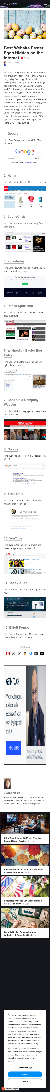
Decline (25, 1081)
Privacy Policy (32, 1043)
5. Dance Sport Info (18, 305)
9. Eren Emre (14, 493)
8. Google (11, 449)
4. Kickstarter (14, 261)
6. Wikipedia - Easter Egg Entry (23, 353)
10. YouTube (13, 538)
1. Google (11, 133)
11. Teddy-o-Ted (16, 582)
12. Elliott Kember (17, 627)
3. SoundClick (14, 216)
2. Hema (10, 175)
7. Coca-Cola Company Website (21, 402)
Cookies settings (25, 1067)
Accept (25, 1074)
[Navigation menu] (45, 4)
